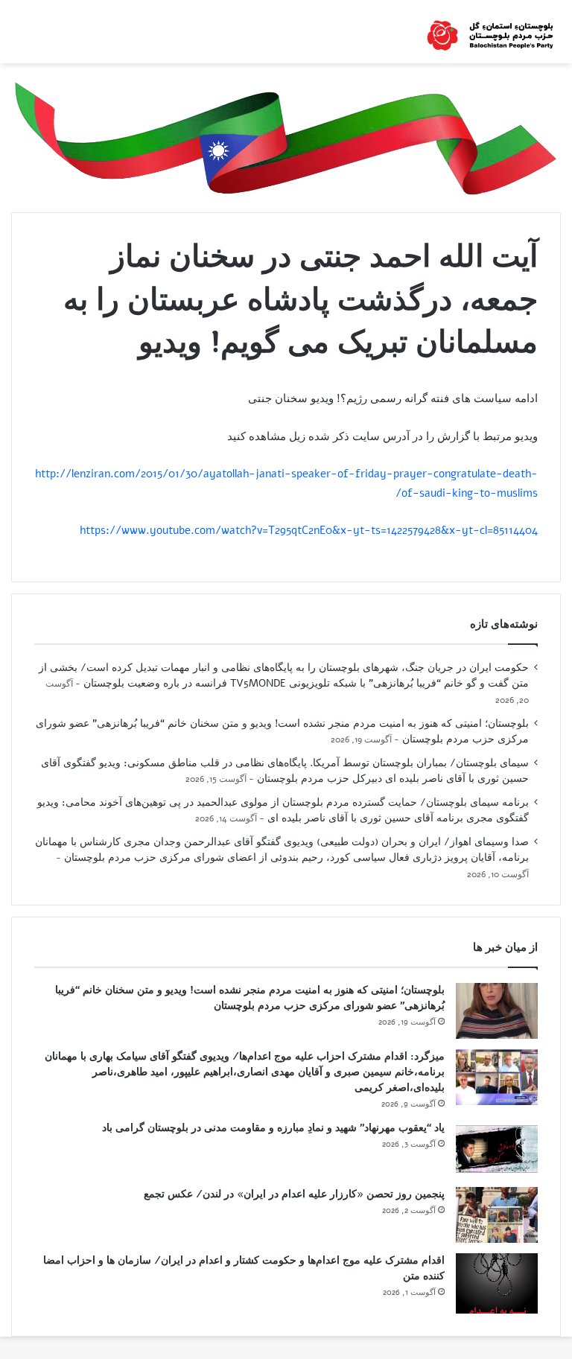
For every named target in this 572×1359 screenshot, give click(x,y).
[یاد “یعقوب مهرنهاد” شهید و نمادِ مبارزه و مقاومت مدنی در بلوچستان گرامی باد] (497, 1149)
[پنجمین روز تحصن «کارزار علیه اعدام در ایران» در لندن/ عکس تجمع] (497, 1215)
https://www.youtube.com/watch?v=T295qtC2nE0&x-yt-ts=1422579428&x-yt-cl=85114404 (309, 530)
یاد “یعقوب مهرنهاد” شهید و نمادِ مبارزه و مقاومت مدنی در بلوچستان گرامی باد (273, 1128)
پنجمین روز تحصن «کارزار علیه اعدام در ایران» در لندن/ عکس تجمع (294, 1194)
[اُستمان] (490, 31)
